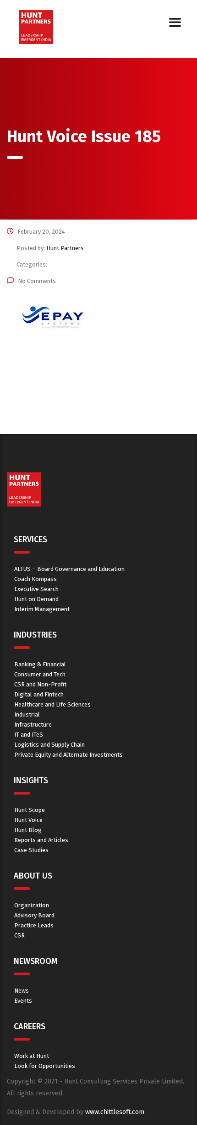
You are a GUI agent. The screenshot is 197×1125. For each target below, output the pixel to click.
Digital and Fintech (39, 694)
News (21, 990)
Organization (31, 905)
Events (23, 1000)
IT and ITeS (28, 734)
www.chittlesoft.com (114, 1112)
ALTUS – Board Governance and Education (69, 568)
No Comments (37, 280)
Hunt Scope (29, 809)
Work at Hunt (31, 1055)
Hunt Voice (28, 819)
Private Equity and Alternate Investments (68, 754)
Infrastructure (33, 724)
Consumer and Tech (40, 674)
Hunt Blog (28, 830)
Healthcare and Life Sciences (52, 704)
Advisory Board (34, 915)
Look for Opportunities (44, 1065)
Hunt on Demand (36, 599)
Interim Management (42, 609)
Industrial (27, 714)
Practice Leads (34, 925)
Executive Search (36, 589)
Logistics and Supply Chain (49, 744)
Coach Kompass (35, 579)
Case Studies (31, 850)
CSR (19, 935)
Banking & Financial (40, 664)
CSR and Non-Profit (40, 684)
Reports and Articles (41, 840)
